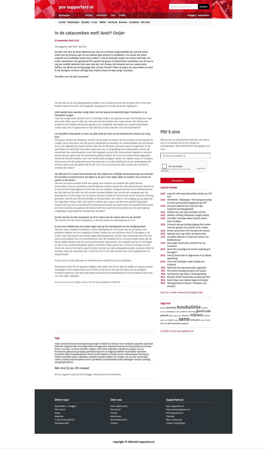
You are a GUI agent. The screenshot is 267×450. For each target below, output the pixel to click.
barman (163, 308)
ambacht (129, 343)
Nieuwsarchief (62, 423)
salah (176, 320)
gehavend (71, 351)
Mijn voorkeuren (174, 419)
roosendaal (142, 357)
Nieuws (77, 15)
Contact (114, 423)
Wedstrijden (73, 22)
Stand (57, 413)
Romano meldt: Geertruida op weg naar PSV (188, 277)
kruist (97, 354)
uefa (120, 359)
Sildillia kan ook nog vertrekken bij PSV (186, 212)
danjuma (163, 312)
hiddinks (120, 351)
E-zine (94, 22)
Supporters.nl (174, 399)
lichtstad (113, 354)
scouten (203, 320)
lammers (186, 316)
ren (126, 357)
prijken (109, 357)
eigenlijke (112, 349)
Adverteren (115, 416)
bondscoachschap (142, 346)
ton (161, 323)
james (171, 316)
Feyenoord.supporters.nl (178, 409)
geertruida (203, 311)
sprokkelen (97, 359)
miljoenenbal (130, 354)
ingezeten (141, 351)
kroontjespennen (79, 354)
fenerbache (60, 351)
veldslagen (128, 359)
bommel (171, 307)
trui (165, 323)
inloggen (191, 15)
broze (57, 349)
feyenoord (185, 312)
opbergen (83, 357)
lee (109, 343)
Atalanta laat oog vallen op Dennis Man (186, 233)
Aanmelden (60, 406)
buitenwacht (83, 343)
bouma (72, 343)
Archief (62, 22)
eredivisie (178, 312)
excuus (140, 349)
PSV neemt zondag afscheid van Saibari (186, 271)
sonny (208, 320)
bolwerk (112, 346)
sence (88, 359)
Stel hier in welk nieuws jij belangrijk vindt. (181, 292)
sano (184, 319)
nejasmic (206, 316)
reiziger (121, 357)
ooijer (57, 343)
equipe (132, 349)
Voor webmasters (119, 406)
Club (113, 15)
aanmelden (203, 15)
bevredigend (84, 346)
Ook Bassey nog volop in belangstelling (186, 274)
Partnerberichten (118, 419)
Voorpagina (64, 15)
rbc (115, 357)
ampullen (138, 343)
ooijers (74, 357)
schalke (65, 359)
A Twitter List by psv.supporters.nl (176, 331)
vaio (169, 323)
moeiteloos (143, 354)
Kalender (59, 416)
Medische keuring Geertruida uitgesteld (186, 267)
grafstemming (93, 351)
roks (134, 357)
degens (93, 349)
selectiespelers (77, 359)
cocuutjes (65, 349)
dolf (99, 349)
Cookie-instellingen (175, 423)
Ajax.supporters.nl (175, 406)
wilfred (69, 362)
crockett (204, 308)
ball (151, 343)
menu (121, 354)
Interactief (101, 15)
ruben (165, 320)
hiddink (103, 343)
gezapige (81, 351)
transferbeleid (110, 359)
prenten (102, 357)
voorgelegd (60, 362)
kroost (91, 354)
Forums (88, 15)
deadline (84, 349)
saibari (171, 320)
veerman (176, 323)
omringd (67, 357)
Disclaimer (115, 409)
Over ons (116, 399)
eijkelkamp (123, 349)
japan (175, 316)
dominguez (171, 312)
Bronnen (123, 22)
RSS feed (145, 22)
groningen (94, 343)
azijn (146, 343)
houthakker (130, 351)
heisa (103, 351)
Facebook (112, 22)
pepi (161, 320)
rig (130, 357)
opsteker (93, 357)
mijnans (196, 315)
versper (138, 359)
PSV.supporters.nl (174, 413)
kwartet (104, 354)
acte (122, 343)
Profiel (122, 15)
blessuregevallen (98, 346)
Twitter (102, 22)
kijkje (67, 354)
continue (75, 349)
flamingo (192, 312)
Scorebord (134, 22)
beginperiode (70, 346)
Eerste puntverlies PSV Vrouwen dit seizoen (188, 230)
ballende (59, 346)
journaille (59, 354)
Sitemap (170, 416)
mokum (58, 357)
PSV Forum (60, 409)
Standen (85, 22)
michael (115, 343)
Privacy (114, 413)
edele (104, 349)
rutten (58, 359)
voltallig (146, 359)
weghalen (185, 324)
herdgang (110, 351)
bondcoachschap (124, 346)
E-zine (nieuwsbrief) (65, 419)
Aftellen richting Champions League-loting (188, 215)
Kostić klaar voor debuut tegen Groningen (187, 280)
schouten (195, 320)
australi (65, 343)
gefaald (164, 315)
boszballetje (189, 307)
